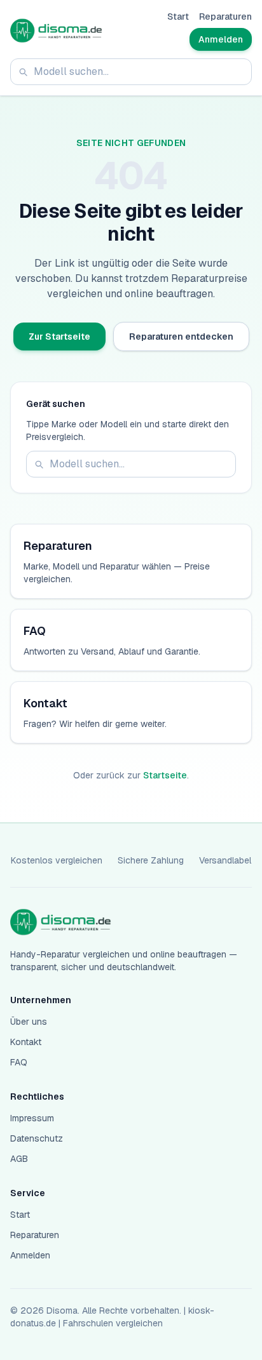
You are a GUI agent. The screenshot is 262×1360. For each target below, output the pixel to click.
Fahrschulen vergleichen (113, 1323)
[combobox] (131, 71)
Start (178, 16)
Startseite (165, 775)
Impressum (32, 1118)
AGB (19, 1158)
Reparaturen (225, 16)
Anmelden (220, 39)
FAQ (18, 1062)
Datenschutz (36, 1138)
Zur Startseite (59, 336)
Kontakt (25, 1042)
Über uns (28, 1021)
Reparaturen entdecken (181, 336)
